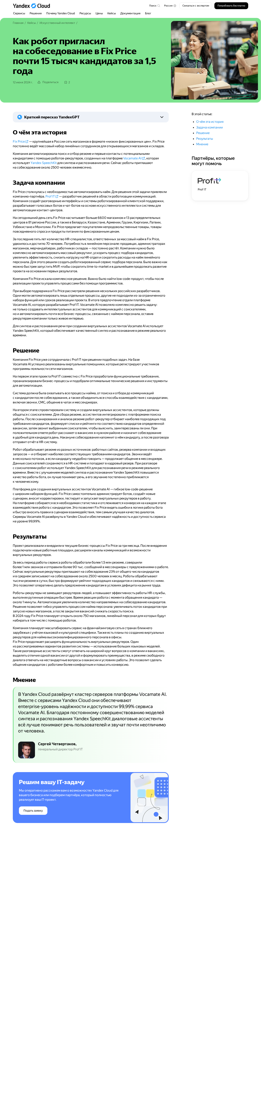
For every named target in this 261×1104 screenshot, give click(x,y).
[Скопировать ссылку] (10, 132)
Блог (148, 13)
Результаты (204, 139)
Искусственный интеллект (57, 23)
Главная (18, 23)
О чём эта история (210, 122)
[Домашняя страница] (33, 6)
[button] (170, 5)
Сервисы (19, 13)
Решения (36, 13)
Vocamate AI (132, 158)
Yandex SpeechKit (44, 163)
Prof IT (50, 196)
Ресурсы (85, 13)
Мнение (202, 144)
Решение (203, 133)
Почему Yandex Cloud (60, 13)
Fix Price (19, 141)
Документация (130, 13)
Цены (99, 13)
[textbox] (154, 5)
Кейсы (111, 13)
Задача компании (209, 127)
